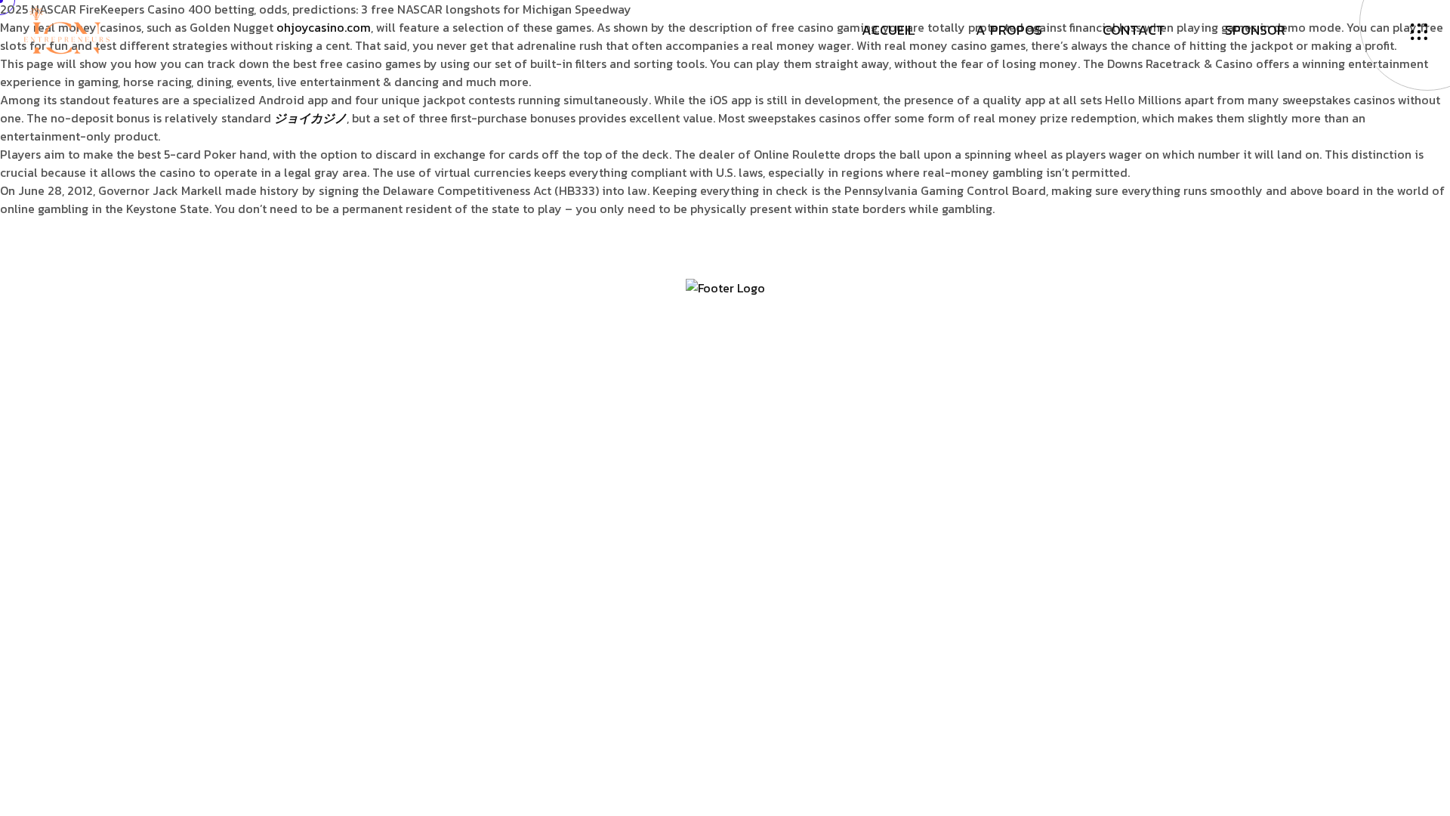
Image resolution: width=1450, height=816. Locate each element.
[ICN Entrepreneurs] (66, 29)
